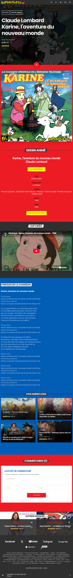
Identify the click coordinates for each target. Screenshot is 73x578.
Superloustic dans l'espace (10, 556)
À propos (42, 563)
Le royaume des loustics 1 (63, 556)
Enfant (58, 559)
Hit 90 (18, 561)
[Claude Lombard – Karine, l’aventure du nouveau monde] (36, 141)
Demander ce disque (36, 169)
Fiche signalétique (61, 553)
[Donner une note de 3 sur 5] (5, 46)
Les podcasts (26, 558)
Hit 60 (4, 561)
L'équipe (52, 553)
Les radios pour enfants (18, 563)
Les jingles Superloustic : (63, 554)
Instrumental (24, 561)
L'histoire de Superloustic (31, 553)
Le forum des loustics (32, 563)
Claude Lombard (36, 161)
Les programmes (44, 553)
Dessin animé (16, 12)
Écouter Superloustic (17, 553)
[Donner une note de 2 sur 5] (4, 46)
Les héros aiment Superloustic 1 (27, 556)
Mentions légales (50, 563)
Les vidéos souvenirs (39, 554)
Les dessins (67, 561)
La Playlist (36, 185)
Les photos (29, 554)
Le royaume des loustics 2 (14, 558)
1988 (36, 201)
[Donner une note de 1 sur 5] (2, 46)
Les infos (60, 561)
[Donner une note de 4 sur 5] (7, 46)
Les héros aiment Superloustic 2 (45, 556)
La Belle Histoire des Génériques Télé (41, 558)
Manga (32, 561)
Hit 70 (8, 561)
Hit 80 (13, 561)
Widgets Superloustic (50, 561)
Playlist (6, 12)
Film (63, 559)
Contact (59, 563)
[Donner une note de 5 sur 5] (8, 46)
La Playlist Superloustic (59, 558)
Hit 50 (67, 559)
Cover (31, 559)
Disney (45, 559)
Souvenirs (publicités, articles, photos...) (14, 554)
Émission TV (51, 559)
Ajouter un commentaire (36, 213)
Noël (36, 561)
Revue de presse (50, 554)
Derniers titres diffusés (10, 559)
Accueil (9, 553)
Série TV (41, 561)
